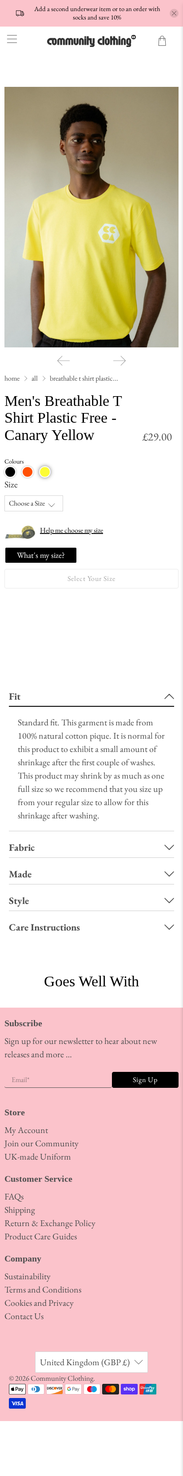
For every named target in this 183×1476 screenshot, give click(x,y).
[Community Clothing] (91, 41)
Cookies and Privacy (39, 1303)
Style (19, 900)
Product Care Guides (40, 1236)
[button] (10, 472)
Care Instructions (44, 927)
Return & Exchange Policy (49, 1223)
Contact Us (24, 1316)
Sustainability (27, 1276)
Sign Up (145, 1079)
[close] (174, 13)
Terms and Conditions (42, 1289)
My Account (26, 1130)
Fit (14, 696)
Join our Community (41, 1143)
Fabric (22, 847)
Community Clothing (62, 1378)
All (35, 378)
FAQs (14, 1196)
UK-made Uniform (37, 1156)
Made (20, 874)
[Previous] (63, 360)
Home (12, 378)
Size (11, 484)
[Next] (119, 360)
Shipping (19, 1209)
